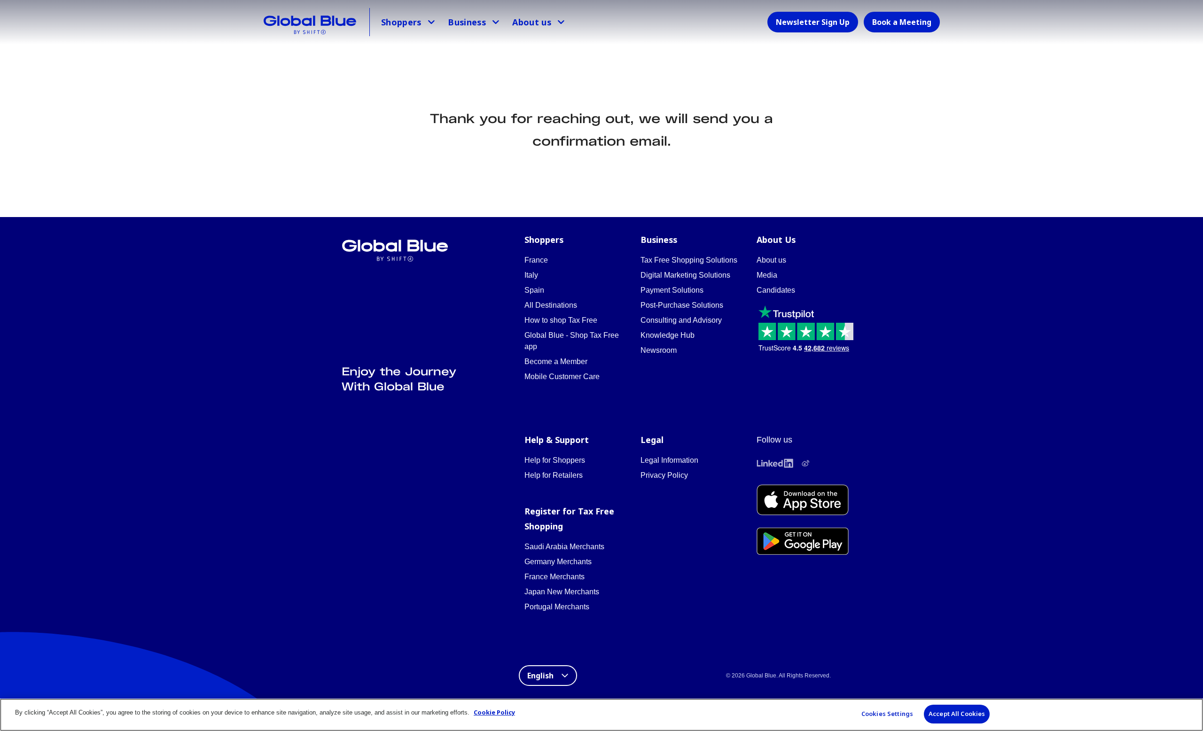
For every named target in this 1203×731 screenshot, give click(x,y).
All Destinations (550, 305)
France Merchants (554, 577)
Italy (531, 275)
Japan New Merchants (561, 592)
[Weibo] (805, 463)
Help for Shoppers (554, 460)
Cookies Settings (887, 713)
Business (467, 22)
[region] (601, 715)
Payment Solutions (672, 290)
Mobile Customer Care (562, 377)
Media (767, 275)
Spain (534, 290)
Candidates (776, 290)
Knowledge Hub (668, 335)
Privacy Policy (664, 475)
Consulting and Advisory (681, 320)
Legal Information (669, 460)
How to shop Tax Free (560, 320)
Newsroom (659, 350)
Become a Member (555, 362)
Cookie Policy (494, 712)
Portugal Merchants (556, 607)
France (536, 260)
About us (531, 22)
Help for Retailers (553, 475)
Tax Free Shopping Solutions (689, 260)
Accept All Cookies (957, 713)
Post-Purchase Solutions (682, 305)
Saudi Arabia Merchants (564, 547)
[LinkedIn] (775, 463)
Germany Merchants (558, 562)
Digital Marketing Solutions (685, 275)
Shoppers (401, 22)
